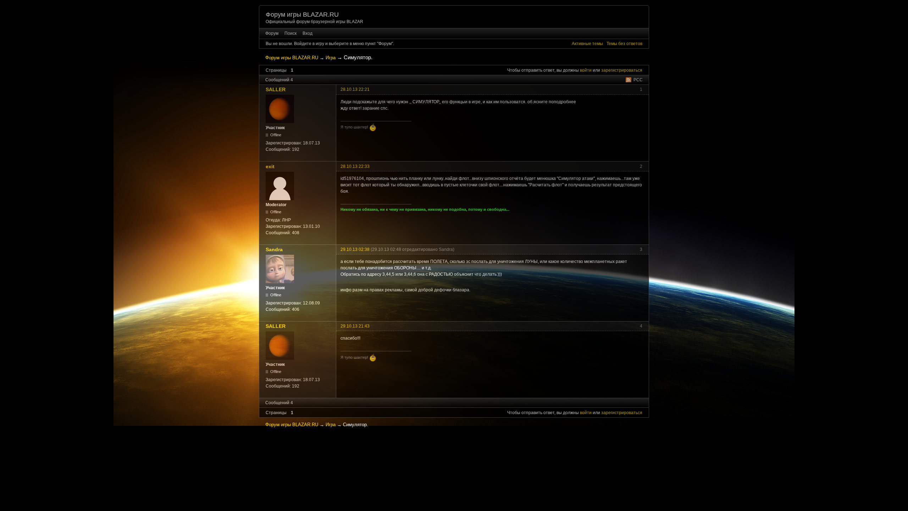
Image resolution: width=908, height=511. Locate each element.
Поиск (290, 33)
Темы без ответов (624, 43)
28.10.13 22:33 (355, 166)
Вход (307, 33)
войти (586, 70)
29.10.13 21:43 (355, 326)
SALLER (276, 89)
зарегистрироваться (621, 70)
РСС (638, 79)
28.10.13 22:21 (355, 89)
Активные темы (587, 43)
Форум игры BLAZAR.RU (302, 14)
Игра (331, 57)
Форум (271, 33)
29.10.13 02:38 (355, 249)
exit (270, 166)
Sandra (274, 249)
